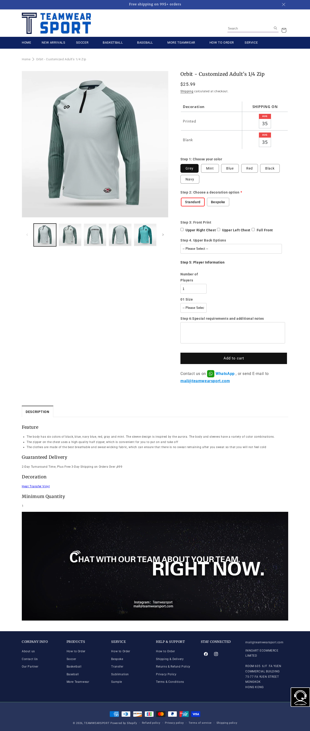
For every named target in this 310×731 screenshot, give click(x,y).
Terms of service (200, 722)
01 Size (186, 299)
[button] (284, 30)
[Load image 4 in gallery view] (120, 235)
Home (26, 59)
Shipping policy (227, 722)
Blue (230, 168)
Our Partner (30, 666)
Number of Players (189, 277)
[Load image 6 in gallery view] (145, 235)
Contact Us (30, 659)
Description (37, 412)
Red (249, 168)
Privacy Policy (166, 674)
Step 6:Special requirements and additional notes (222, 318)
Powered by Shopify (123, 723)
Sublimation (120, 674)
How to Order (76, 651)
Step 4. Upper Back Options (203, 240)
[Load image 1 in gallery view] (45, 235)
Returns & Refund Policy (173, 666)
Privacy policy (174, 722)
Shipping (187, 91)
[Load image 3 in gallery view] (95, 235)
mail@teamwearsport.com (205, 381)
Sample (116, 682)
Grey (190, 168)
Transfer (117, 666)
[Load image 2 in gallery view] (70, 235)
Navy (190, 179)
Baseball (73, 674)
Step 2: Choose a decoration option (209, 192)
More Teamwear (78, 682)
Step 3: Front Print (195, 222)
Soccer (71, 659)
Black (270, 168)
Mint (210, 168)
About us (28, 651)
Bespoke (117, 659)
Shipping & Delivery (170, 659)
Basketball (74, 666)
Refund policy (151, 722)
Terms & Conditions (170, 682)
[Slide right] (163, 234)
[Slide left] (27, 234)
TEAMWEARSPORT (96, 723)
